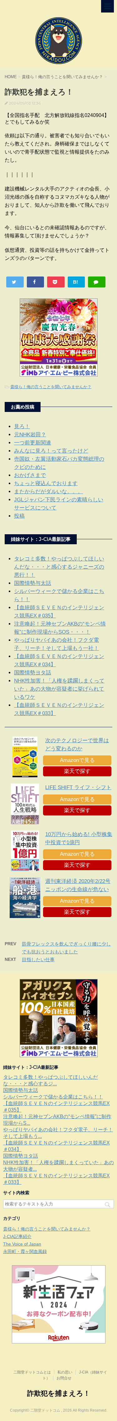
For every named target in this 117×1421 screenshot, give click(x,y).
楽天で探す (77, 771)
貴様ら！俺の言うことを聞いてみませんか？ (50, 386)
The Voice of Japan (22, 1243)
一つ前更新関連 (32, 443)
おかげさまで (30, 475)
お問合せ (63, 1378)
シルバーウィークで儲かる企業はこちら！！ (53, 1096)
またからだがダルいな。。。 (48, 492)
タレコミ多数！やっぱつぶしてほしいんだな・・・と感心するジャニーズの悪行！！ (59, 567)
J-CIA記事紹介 (17, 1236)
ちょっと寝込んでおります (46, 483)
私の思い (64, 1372)
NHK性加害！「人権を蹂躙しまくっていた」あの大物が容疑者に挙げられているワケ (59, 689)
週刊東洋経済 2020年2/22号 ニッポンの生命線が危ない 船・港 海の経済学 (77, 889)
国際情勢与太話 (32, 583)
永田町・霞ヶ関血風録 (25, 1251)
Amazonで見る (77, 760)
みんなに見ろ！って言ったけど (51, 451)
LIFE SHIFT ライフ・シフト (78, 787)
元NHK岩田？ (30, 435)
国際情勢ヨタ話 (32, 673)
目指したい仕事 (38, 959)
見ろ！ (22, 426)
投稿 (19, 516)
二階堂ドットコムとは (32, 1372)
